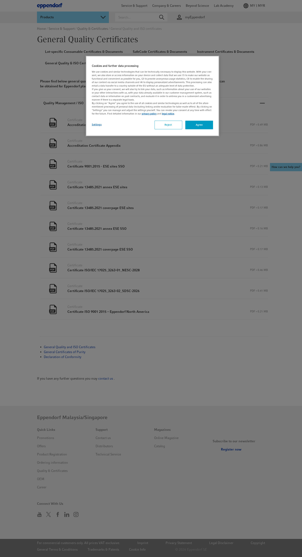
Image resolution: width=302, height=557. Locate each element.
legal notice (168, 113)
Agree (199, 124)
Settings (97, 124)
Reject (168, 124)
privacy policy (149, 113)
